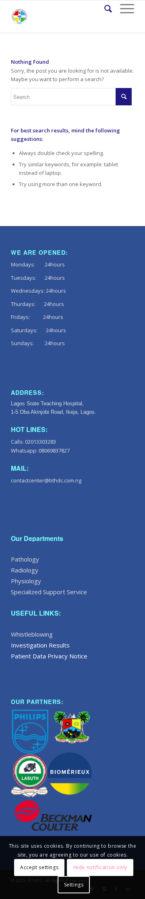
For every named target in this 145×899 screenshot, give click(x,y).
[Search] (104, 8)
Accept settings (39, 867)
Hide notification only (100, 867)
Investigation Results (40, 645)
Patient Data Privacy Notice (49, 656)
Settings (74, 884)
